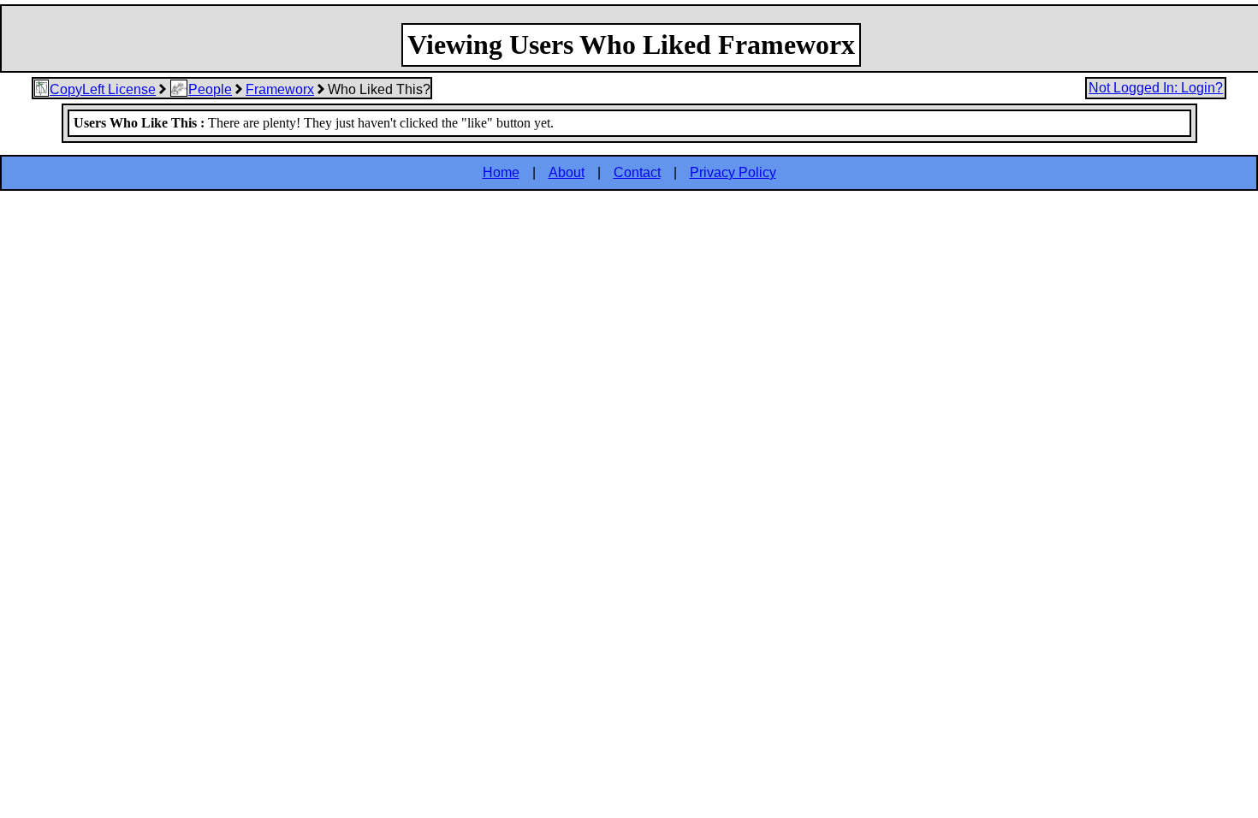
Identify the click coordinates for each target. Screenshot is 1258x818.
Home (501, 172)
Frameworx (280, 89)
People (210, 89)
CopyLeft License (103, 89)
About (566, 172)
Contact (637, 172)
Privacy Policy (733, 172)
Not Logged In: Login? (1156, 87)
